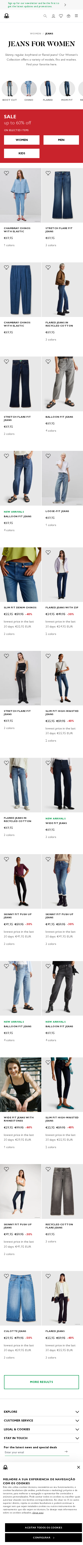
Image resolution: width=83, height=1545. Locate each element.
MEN (61, 140)
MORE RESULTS (41, 1382)
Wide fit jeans (56, 823)
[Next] (65, 5)
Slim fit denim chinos (20, 607)
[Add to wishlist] (6, 173)
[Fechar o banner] (78, 1467)
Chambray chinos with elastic (17, 230)
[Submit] (66, 1451)
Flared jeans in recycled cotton (59, 324)
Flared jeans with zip (62, 607)
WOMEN (22, 140)
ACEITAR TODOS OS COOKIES (43, 1527)
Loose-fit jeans (57, 511)
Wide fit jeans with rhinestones (19, 1119)
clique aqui (38, 1512)
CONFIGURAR (41, 1537)
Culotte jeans (15, 1331)
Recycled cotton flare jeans (59, 1226)
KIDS (22, 153)
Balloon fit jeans (59, 416)
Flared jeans (55, 1331)
